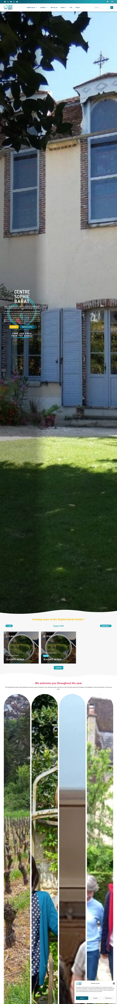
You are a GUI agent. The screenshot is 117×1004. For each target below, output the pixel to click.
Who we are (54, 7)
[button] (114, 983)
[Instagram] (14, 2)
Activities (43, 7)
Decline (95, 998)
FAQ (71, 7)
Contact (77, 7)
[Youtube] (11, 2)
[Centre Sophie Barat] (8, 7)
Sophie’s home (31, 7)
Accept (82, 998)
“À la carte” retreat (15, 659)
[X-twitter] (8, 2)
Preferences (108, 998)
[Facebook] (5, 2)
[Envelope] (17, 2)
